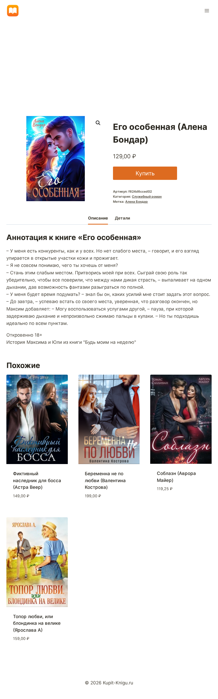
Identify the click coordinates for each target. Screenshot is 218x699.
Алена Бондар (136, 202)
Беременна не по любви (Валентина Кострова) (105, 480)
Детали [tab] (122, 218)
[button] (98, 123)
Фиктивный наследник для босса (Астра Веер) (37, 480)
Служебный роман (147, 196)
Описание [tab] (98, 218)
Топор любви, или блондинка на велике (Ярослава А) (37, 623)
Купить (145, 173)
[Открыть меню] (207, 10)
